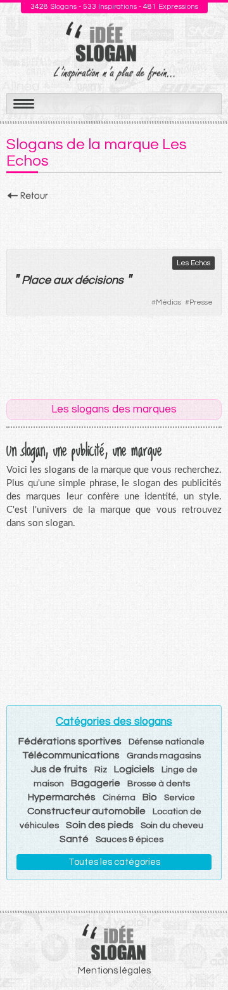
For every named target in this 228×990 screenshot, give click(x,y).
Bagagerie (95, 783)
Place (36, 280)
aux (62, 280)
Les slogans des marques (114, 409)
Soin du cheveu (172, 825)
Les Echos (193, 263)
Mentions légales (114, 970)
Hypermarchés (62, 797)
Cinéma (119, 797)
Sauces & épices (129, 839)
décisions (99, 280)
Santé (74, 839)
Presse (201, 302)
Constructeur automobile (86, 811)
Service (179, 797)
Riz (100, 769)
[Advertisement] (114, 221)
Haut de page (203, 952)
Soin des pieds (100, 825)
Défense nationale (167, 741)
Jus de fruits (59, 769)
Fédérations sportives (70, 741)
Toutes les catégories (114, 862)
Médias (168, 302)
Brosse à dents (158, 783)
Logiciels (134, 769)
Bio (149, 797)
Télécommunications (71, 755)
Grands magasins (164, 755)
